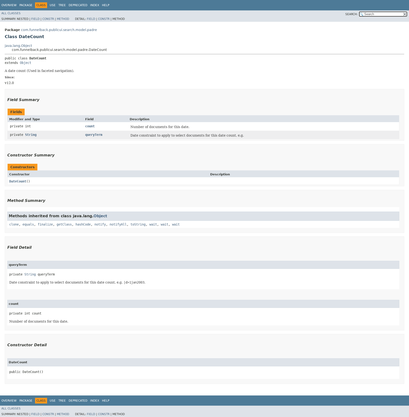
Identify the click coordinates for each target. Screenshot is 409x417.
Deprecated (78, 5)
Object (25, 63)
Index (94, 5)
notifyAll (118, 224)
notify (100, 224)
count (90, 126)
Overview (9, 5)
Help (105, 5)
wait (153, 224)
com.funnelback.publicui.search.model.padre (59, 30)
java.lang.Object (18, 46)
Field (35, 19)
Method (63, 19)
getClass (64, 224)
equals (28, 224)
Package (25, 5)
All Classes (11, 13)
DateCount (17, 181)
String (30, 135)
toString (138, 224)
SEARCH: (351, 14)
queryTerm (93, 135)
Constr (48, 19)
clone (14, 224)
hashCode (83, 224)
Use (53, 5)
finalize (45, 224)
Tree (62, 5)
